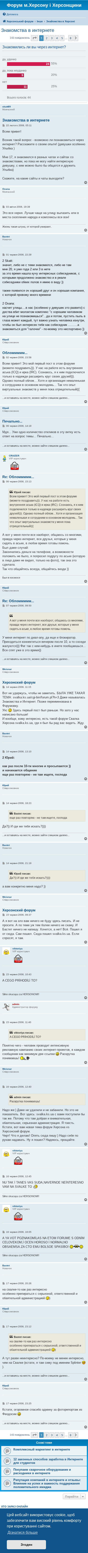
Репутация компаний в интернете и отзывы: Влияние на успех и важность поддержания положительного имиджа (47, 1483)
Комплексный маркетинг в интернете (41, 1449)
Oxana (6, 189)
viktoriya (17, 948)
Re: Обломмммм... (18, 477)
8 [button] (70, 38)
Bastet (6, 236)
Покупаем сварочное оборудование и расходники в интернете (42, 1471)
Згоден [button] (26, 1544)
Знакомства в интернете (27, 30)
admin (15, 1004)
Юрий (5, 339)
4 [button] (57, 38)
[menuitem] (10, 14)
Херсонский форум (18, 682)
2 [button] (46, 38)
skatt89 (6, 106)
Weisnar (7, 669)
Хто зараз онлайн (14, 1506)
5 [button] (62, 38)
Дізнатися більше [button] (23, 1532)
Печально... (12, 421)
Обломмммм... (14, 353)
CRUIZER (14, 455)
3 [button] (52, 38)
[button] (34, 38)
